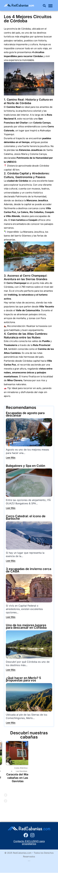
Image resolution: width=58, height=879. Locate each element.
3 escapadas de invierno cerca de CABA (28, 570)
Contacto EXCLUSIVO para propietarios (29, 842)
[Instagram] (32, 835)
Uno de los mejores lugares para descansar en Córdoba (26, 626)
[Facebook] (26, 835)
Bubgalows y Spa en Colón (25, 466)
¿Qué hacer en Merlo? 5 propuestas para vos (23, 679)
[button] (44, 5)
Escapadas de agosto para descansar (25, 414)
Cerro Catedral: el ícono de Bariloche (25, 517)
